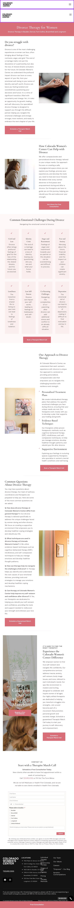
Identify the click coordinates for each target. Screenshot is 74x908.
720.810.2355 (28, 778)
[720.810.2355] (71, 898)
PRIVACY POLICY (42, 900)
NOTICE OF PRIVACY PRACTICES (56, 900)
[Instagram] (10, 880)
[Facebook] (5, 880)
